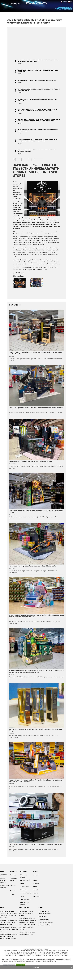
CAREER (41, 908)
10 (27, 159)
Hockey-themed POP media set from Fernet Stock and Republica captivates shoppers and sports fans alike (38, 140)
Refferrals (13, 885)
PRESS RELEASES (24, 908)
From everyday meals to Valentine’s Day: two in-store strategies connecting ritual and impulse (38, 60)
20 (30, 159)
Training (35, 880)
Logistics (35, 893)
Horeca (22, 896)
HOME (2, 872)
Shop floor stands (25, 880)
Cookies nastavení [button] (9, 965)
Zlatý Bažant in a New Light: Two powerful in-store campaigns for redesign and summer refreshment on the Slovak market (39, 120)
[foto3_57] (36, 283)
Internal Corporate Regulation (3, 880)
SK (71, 2)
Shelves (22, 883)
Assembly (35, 890)
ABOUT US (13, 872)
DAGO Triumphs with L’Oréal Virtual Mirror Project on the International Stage (36, 150)
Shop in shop (23, 890)
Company (13, 875)
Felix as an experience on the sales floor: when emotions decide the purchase (38, 70)
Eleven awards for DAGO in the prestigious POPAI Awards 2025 (37, 80)
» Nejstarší (40, 159)
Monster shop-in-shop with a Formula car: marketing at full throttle (37, 99)
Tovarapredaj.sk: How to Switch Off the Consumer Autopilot (26, 913)
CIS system (36, 875)
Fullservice (13, 891)
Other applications (25, 899)
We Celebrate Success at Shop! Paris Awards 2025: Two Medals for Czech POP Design (38, 130)
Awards (12, 894)
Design (35, 886)
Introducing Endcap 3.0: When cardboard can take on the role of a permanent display (38, 89)
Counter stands (24, 886)
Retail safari (36, 883)
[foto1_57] (19, 283)
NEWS (2, 908)
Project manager (43, 916)
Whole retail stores (25, 893)
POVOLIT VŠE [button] (20, 965)
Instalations (36, 896)
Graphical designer (44, 919)
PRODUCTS (23, 872)
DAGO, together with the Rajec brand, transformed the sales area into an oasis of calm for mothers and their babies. (37, 110)
